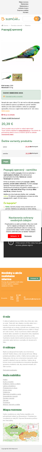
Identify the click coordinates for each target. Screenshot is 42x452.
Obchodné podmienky (10, 370)
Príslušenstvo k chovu (10, 388)
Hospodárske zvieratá (10, 396)
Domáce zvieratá (16, 25)
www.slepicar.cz (24, 130)
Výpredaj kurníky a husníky (14, 96)
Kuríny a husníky (8, 382)
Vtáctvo (27, 25)
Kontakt (25, 12)
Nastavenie (28, 236)
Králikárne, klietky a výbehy (11, 384)
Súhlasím (13, 236)
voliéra (6, 196)
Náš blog (11, 298)
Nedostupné (34, 146)
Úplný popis (5, 111)
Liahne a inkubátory (9, 386)
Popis (6, 161)
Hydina (5, 380)
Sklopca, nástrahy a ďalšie (11, 404)
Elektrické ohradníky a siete (12, 394)
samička (5, 153)
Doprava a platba (22, 10)
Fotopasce (6, 402)
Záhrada (5, 400)
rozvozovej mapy (7, 134)
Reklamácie (24, 4)
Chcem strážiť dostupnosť (10, 118)
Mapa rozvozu (23, 2)
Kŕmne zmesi (7, 390)
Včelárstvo (6, 392)
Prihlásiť (33, 278)
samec (5, 147)
